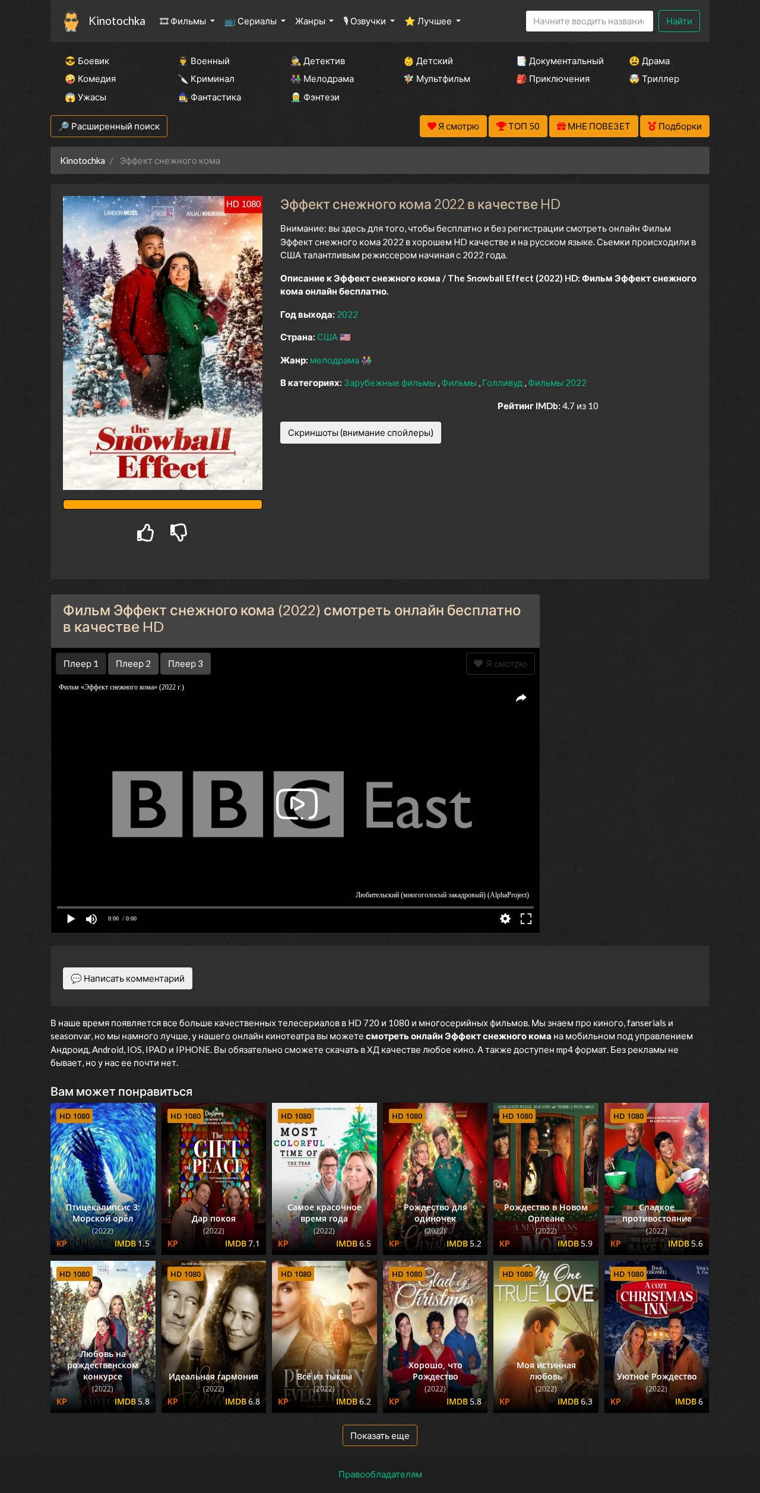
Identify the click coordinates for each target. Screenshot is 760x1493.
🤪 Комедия (90, 78)
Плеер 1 (81, 663)
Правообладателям (380, 1474)
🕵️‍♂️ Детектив (317, 60)
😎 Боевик (87, 60)
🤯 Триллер (654, 78)
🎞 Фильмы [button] (184, 20)
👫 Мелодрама (322, 78)
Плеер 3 (185, 663)
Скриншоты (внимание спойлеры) (360, 432)
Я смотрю (505, 663)
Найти (679, 20)
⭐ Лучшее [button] (429, 20)
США (328, 336)
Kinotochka (116, 20)
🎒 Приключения (553, 78)
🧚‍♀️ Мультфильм (436, 78)
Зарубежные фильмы (391, 382)
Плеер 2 (133, 663)
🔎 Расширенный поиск (109, 126)
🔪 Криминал (206, 78)
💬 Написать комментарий (128, 978)
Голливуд (503, 382)
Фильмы (460, 382)
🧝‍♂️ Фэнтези (315, 96)
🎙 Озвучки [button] (365, 20)
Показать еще (380, 1435)
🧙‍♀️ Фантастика (209, 96)
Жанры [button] (311, 20)
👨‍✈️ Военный (204, 60)
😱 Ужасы (85, 96)
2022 (347, 314)
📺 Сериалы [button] (251, 20)
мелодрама (335, 360)
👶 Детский (428, 60)
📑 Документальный (556, 60)
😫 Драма (649, 60)
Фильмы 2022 (557, 382)
